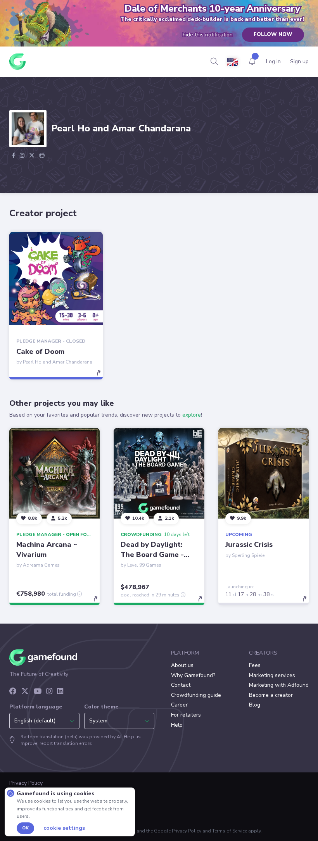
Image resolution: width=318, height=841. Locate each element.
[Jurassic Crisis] (263, 473)
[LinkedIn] (60, 692)
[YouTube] (37, 692)
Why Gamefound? (193, 675)
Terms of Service (229, 831)
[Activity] (252, 61)
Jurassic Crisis (249, 544)
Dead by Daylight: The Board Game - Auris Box (152, 554)
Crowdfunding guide (196, 695)
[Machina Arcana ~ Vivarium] (54, 473)
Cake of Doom (40, 351)
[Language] (233, 62)
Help (177, 725)
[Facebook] (13, 692)
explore (191, 415)
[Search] (214, 62)
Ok (25, 828)
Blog (254, 704)
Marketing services (272, 675)
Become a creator (271, 695)
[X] (25, 692)
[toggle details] (102, 377)
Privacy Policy (186, 831)
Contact (180, 685)
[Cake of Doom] (56, 278)
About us (182, 665)
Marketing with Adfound (279, 685)
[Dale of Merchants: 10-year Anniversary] (46, 28)
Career (179, 704)
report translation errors (66, 743)
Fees (255, 665)
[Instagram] (49, 692)
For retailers (186, 715)
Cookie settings (64, 828)
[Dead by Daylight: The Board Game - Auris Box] (159, 473)
